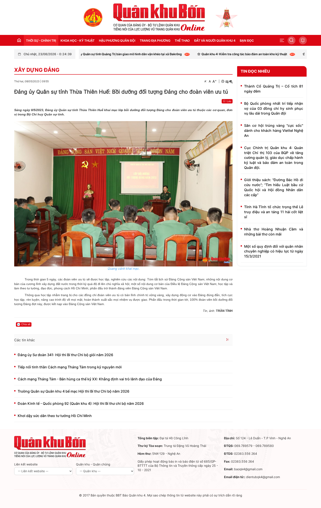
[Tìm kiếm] (291, 40)
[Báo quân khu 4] (50, 446)
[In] (222, 81)
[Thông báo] (303, 40)
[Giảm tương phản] (231, 81)
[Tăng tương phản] (227, 81)
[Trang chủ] (93, 17)
